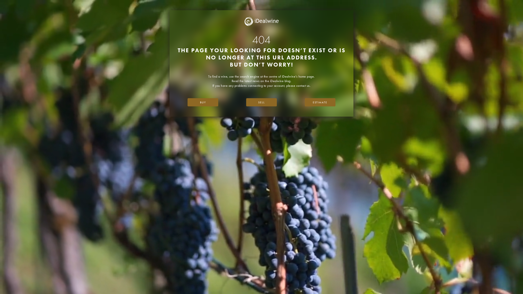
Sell (261, 102)
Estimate (320, 102)
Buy (203, 102)
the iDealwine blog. (278, 81)
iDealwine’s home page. (298, 76)
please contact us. (298, 86)
